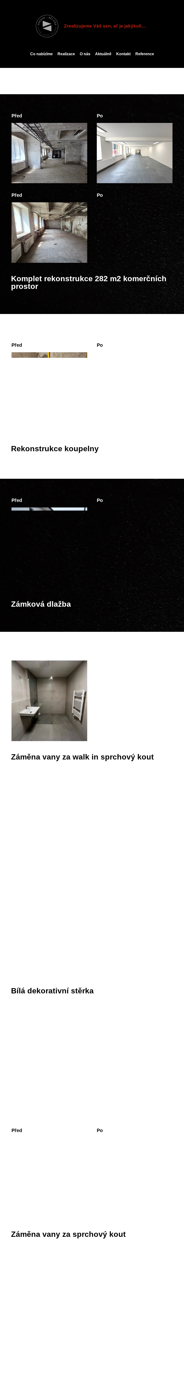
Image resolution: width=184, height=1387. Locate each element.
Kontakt (123, 54)
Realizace (66, 54)
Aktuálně (103, 54)
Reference (144, 54)
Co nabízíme (41, 54)
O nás (85, 54)
